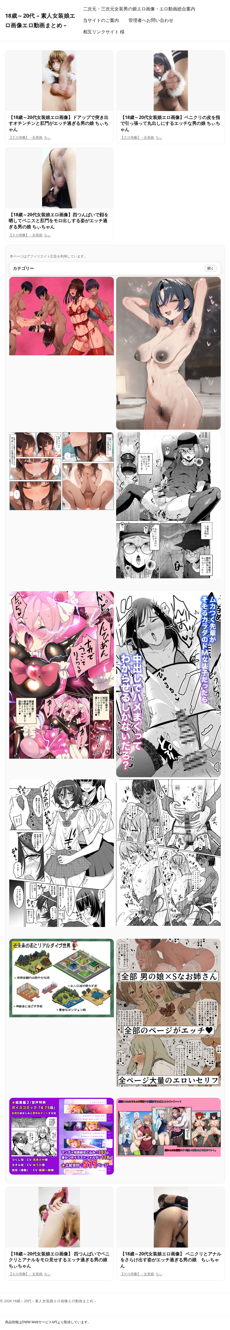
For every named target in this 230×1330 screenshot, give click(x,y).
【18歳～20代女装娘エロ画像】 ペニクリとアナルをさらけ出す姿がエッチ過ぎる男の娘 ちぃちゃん (170, 1260)
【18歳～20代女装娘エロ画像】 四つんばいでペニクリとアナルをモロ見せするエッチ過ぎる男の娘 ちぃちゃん (60, 1260)
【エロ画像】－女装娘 (25, 137)
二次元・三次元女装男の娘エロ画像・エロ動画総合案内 (139, 9)
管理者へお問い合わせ (150, 20)
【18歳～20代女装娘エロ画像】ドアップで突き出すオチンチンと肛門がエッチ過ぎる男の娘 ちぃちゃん (59, 123)
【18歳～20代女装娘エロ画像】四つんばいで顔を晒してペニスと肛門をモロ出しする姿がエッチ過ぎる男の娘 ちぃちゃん (59, 220)
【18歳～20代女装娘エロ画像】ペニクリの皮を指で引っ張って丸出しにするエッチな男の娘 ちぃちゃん (170, 123)
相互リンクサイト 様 (104, 32)
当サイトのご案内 (101, 20)
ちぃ (47, 137)
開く (210, 268)
